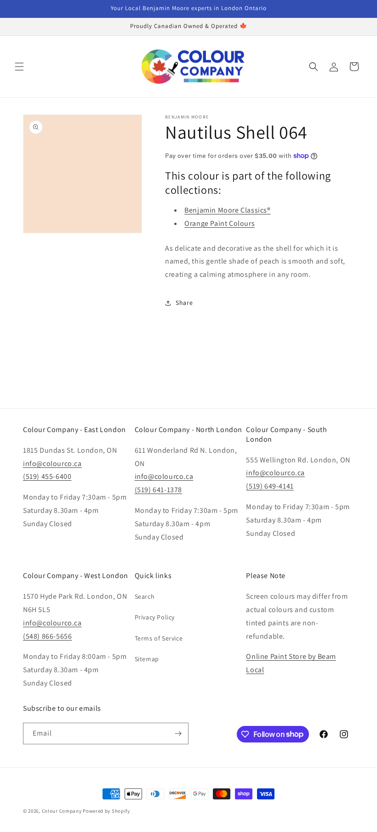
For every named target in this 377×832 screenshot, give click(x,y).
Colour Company (62, 811)
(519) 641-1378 (158, 490)
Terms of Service (159, 638)
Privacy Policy (155, 617)
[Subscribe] (178, 733)
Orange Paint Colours (219, 223)
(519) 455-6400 (47, 476)
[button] (19, 66)
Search (145, 596)
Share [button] (184, 302)
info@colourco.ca (52, 463)
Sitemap (147, 659)
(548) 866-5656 (47, 636)
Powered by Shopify (106, 811)
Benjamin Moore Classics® (227, 210)
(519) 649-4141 (269, 486)
